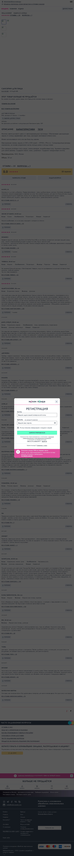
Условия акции (27, 456)
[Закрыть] (56, 401)
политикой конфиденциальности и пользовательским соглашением (38, 437)
